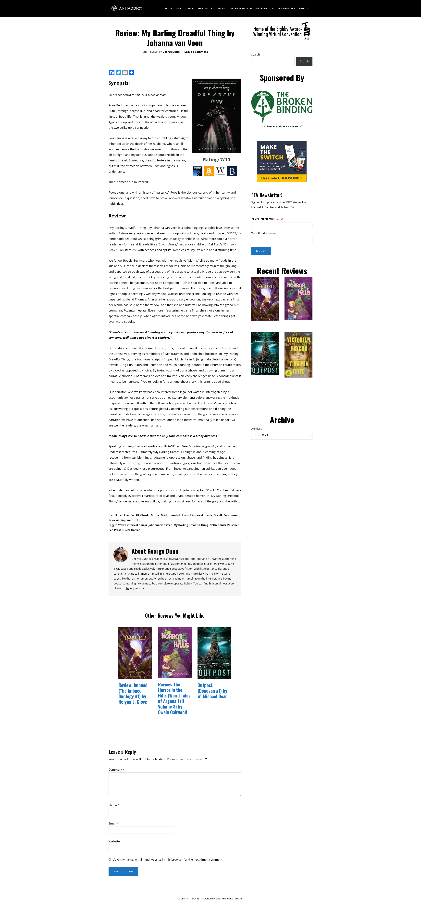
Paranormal (231, 515)
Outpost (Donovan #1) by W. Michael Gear (212, 690)
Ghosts (144, 515)
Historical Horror (201, 515)
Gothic (155, 515)
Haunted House (179, 515)
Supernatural (129, 520)
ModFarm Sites (224, 899)
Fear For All (131, 515)
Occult (218, 515)
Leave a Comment (196, 52)
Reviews (114, 520)
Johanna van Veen (160, 525)
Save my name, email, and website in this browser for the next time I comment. (168, 859)
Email (114, 823)
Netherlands (218, 525)
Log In (238, 899)
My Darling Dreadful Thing (191, 525)
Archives (256, 428)
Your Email (263, 233)
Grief (164, 515)
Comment (117, 769)
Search (255, 54)
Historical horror (136, 525)
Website (114, 841)
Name (114, 805)
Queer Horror (131, 530)
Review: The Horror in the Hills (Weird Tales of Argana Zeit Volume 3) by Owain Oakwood (174, 698)
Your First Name (267, 219)
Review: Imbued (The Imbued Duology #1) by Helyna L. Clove (133, 693)
